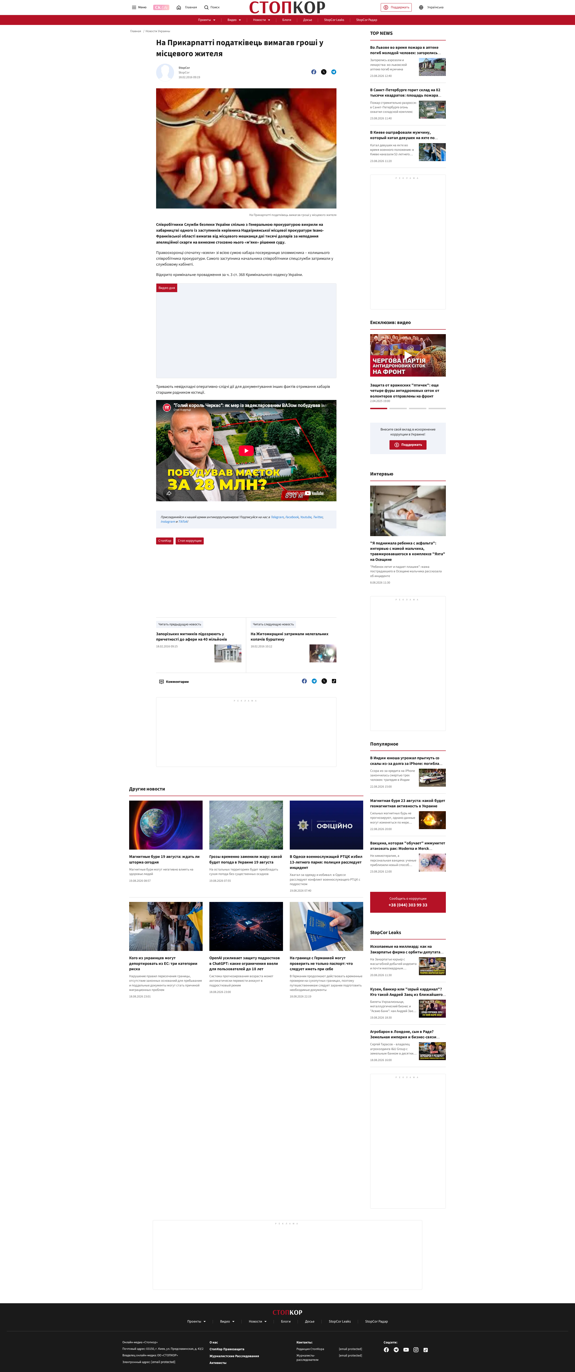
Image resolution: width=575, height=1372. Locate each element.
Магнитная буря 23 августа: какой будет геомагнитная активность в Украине (407, 803)
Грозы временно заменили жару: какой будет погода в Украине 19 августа (245, 859)
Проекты (204, 20)
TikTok (182, 521)
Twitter (318, 517)
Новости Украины (158, 31)
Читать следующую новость (273, 624)
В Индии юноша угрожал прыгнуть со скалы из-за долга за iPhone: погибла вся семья (404, 763)
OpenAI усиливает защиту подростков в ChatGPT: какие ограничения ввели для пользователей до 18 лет (244, 963)
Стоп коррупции (189, 540)
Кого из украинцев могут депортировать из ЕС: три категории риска (163, 963)
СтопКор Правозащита (227, 1349)
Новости (259, 20)
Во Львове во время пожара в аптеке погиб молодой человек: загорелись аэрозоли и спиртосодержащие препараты (404, 56)
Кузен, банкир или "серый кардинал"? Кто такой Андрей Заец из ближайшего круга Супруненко (406, 994)
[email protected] (163, 1362)
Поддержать (400, 7)
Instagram (168, 521)
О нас (214, 1342)
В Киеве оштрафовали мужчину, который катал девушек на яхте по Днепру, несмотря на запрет (402, 138)
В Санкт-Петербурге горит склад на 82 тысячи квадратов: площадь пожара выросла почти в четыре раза (405, 95)
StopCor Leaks (334, 20)
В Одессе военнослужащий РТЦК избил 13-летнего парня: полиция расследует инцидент (326, 862)
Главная (135, 31)
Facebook (292, 517)
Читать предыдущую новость (179, 624)
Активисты (218, 1363)
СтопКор (164, 540)
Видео (232, 20)
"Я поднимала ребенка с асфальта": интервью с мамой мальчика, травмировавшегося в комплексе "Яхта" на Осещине (407, 551)
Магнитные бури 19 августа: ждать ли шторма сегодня (164, 859)
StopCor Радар (366, 20)
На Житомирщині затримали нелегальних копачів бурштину (289, 636)
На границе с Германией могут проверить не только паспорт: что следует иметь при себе (321, 963)
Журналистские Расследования (234, 1356)
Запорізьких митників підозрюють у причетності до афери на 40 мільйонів (191, 636)
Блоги (286, 20)
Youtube (305, 517)
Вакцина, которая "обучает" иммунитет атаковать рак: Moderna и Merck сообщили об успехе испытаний (407, 848)
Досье (307, 20)
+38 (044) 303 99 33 (408, 905)
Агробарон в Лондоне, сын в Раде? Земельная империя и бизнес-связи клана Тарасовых (403, 1037)
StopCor (184, 68)
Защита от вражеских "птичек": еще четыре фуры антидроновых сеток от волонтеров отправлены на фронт (404, 390)
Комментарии (177, 681)
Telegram (277, 517)
